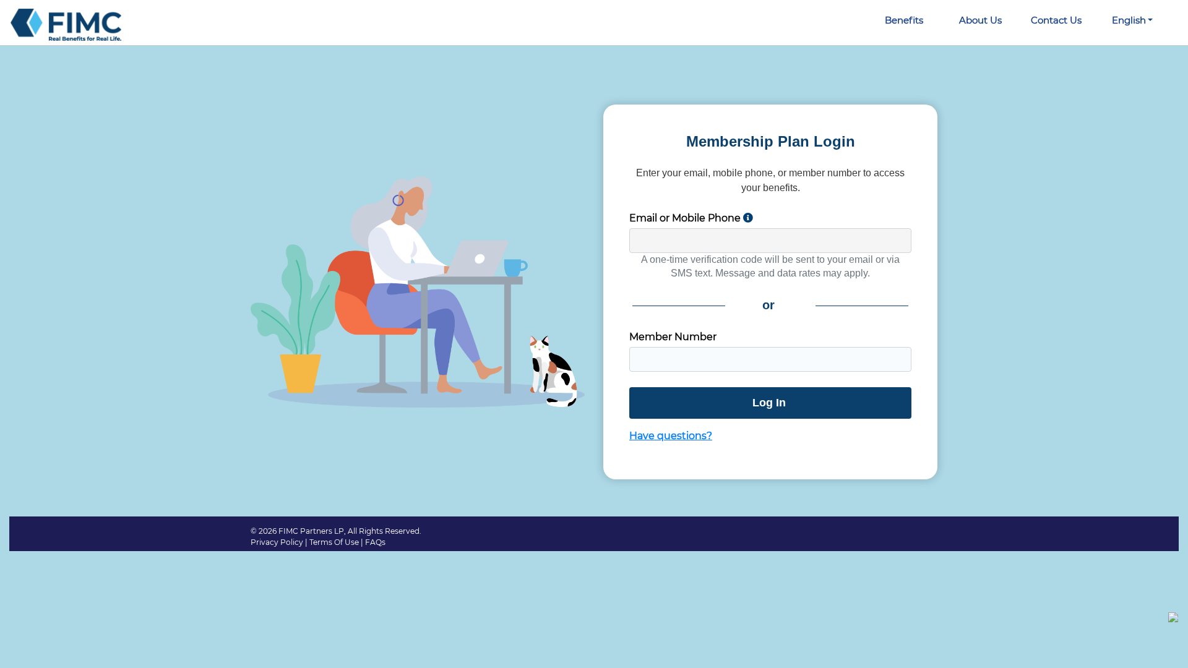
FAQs (375, 542)
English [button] (1129, 20)
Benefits (904, 20)
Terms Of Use (334, 542)
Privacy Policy (277, 542)
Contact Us (1056, 20)
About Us (980, 20)
